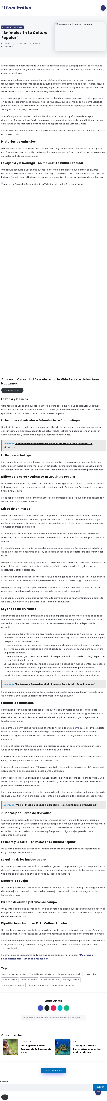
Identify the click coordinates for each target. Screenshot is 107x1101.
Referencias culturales (13, 985)
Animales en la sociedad (14, 974)
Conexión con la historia (42, 974)
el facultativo (90, 974)
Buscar (4, 1081)
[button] (12, 390)
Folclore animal (9, 979)
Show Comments (53, 1070)
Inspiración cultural (50, 979)
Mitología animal (71, 979)
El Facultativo (16, 8)
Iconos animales (29, 979)
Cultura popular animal (68, 974)
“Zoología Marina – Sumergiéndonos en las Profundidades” (87, 1049)
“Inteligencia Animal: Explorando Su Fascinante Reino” (36, 1049)
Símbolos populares (38, 985)
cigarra (75, 727)
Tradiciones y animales (62, 985)
